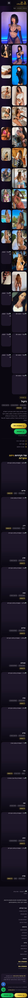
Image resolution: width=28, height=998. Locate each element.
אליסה (23, 491)
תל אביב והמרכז (23, 911)
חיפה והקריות (24, 914)
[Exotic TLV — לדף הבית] (22, 3)
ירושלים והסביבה (23, 920)
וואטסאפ (19, 431)
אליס (23, 733)
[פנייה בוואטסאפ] (3, 989)
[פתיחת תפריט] (9, 3)
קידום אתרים (11, 990)
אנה (24, 803)
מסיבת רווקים (23, 930)
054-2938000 (18, 426)
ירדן (24, 526)
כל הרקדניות (24, 946)
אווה (24, 593)
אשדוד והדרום (23, 922)
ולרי (24, 771)
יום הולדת (24, 933)
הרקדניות (19, 8)
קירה (24, 698)
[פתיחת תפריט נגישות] (3, 984)
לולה (23, 838)
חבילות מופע (24, 948)
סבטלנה (23, 663)
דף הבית (25, 8)
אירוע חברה (24, 935)
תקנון (25, 951)
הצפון (25, 917)
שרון (23, 558)
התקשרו (19, 995)
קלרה (23, 876)
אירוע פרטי (24, 938)
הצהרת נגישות (23, 954)
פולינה (23, 628)
